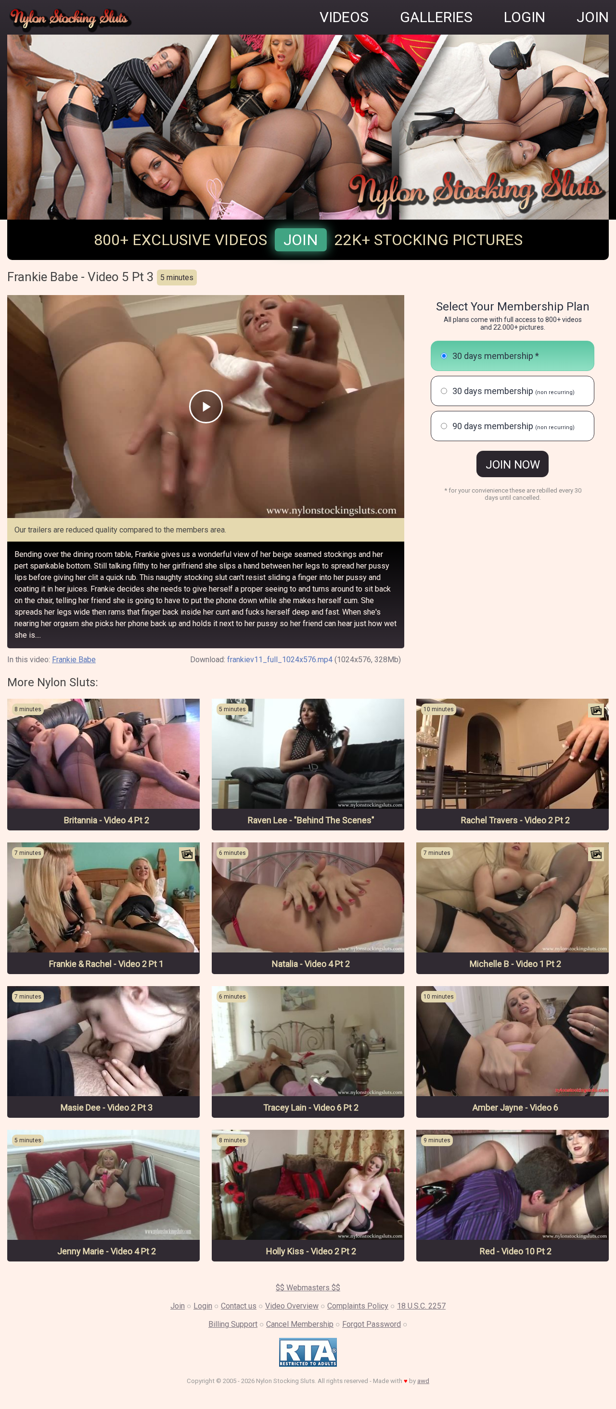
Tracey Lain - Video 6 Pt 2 (311, 1107)
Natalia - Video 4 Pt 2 (311, 964)
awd (423, 1380)
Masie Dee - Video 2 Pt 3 (107, 1107)
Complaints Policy (357, 1305)
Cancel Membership (300, 1324)
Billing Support (232, 1324)
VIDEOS (344, 17)
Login (202, 1305)
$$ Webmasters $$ (308, 1287)
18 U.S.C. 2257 (421, 1305)
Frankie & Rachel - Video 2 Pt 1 (106, 964)
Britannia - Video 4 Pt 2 (106, 820)
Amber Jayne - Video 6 (515, 1107)
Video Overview (292, 1305)
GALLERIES (436, 17)
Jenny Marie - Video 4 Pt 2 (106, 1251)
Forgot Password (371, 1324)
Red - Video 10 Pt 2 (516, 1251)
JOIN (593, 17)
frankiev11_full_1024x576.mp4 (280, 659)
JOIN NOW (513, 464)
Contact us (239, 1305)
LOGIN (524, 17)
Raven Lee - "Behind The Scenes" (311, 820)
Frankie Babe (74, 659)
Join (300, 240)
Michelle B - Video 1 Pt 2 (515, 964)
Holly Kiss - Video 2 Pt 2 (311, 1251)
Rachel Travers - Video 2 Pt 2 (515, 820)
